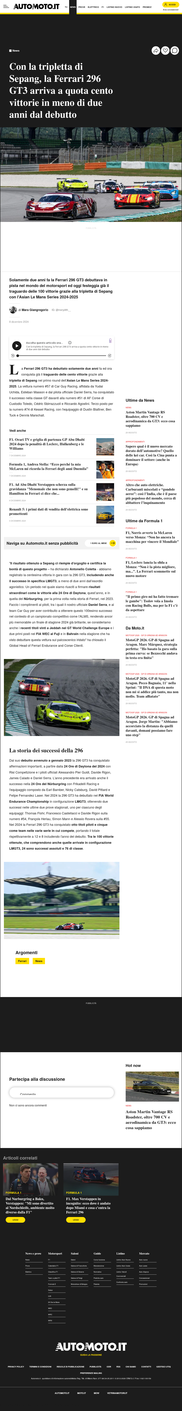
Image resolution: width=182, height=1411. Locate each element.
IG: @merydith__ (61, 310)
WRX (50, 1320)
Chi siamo (131, 1366)
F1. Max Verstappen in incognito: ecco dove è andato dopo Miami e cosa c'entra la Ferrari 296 (88, 1205)
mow (96, 1393)
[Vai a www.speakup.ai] (110, 340)
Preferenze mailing (91, 1373)
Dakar (50, 1290)
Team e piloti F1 (54, 1278)
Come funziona (99, 1260)
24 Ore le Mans (54, 1302)
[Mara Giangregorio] (13, 309)
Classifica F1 (53, 1272)
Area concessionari (171, 10)
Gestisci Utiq (163, 1366)
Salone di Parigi (76, 1278)
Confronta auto (121, 1282)
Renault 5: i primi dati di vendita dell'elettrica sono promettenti (48, 511)
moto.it (81, 1393)
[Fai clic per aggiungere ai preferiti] (165, 50)
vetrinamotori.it (117, 1393)
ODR (109, 1366)
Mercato (144, 1253)
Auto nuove (143, 1260)
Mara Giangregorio (35, 310)
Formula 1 (13, 1193)
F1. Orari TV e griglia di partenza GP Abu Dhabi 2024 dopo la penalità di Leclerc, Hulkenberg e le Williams (47, 444)
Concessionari (144, 1278)
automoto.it (62, 1393)
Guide (97, 1253)
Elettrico (28, 1272)
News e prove (33, 1253)
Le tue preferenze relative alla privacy (55, 1405)
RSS (118, 1366)
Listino (120, 1253)
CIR (49, 1296)
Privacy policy (16, 1366)
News (15, 50)
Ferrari (22, 961)
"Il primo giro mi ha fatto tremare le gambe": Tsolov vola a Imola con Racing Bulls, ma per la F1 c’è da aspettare (152, 603)
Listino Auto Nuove (123, 1260)
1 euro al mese (98, 543)
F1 (49, 1260)
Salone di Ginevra (77, 1272)
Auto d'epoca (144, 1272)
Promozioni (143, 1284)
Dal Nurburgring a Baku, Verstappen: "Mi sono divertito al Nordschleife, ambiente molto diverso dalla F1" (30, 1205)
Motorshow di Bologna (79, 1284)
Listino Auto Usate (123, 1266)
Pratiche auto (98, 1278)
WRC (50, 1314)
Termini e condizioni (40, 1366)
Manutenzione (99, 1266)
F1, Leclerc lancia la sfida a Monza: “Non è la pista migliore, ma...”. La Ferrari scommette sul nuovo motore (151, 569)
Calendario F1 (53, 1266)
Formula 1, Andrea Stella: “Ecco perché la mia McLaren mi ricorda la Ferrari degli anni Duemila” (48, 466)
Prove (27, 1266)
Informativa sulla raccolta (15, 1405)
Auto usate (143, 1266)
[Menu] (6, 6)
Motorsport (55, 1253)
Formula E (52, 1284)
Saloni (74, 1253)
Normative (97, 1272)
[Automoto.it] (36, 6)
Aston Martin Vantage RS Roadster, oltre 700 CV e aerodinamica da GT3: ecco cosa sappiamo (150, 419)
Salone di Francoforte (79, 1266)
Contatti (146, 1366)
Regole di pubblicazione (70, 1366)
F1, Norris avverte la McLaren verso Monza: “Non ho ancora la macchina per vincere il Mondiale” (152, 537)
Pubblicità (95, 1366)
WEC (50, 1308)
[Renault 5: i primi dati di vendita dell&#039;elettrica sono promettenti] (105, 515)
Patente (96, 1284)
